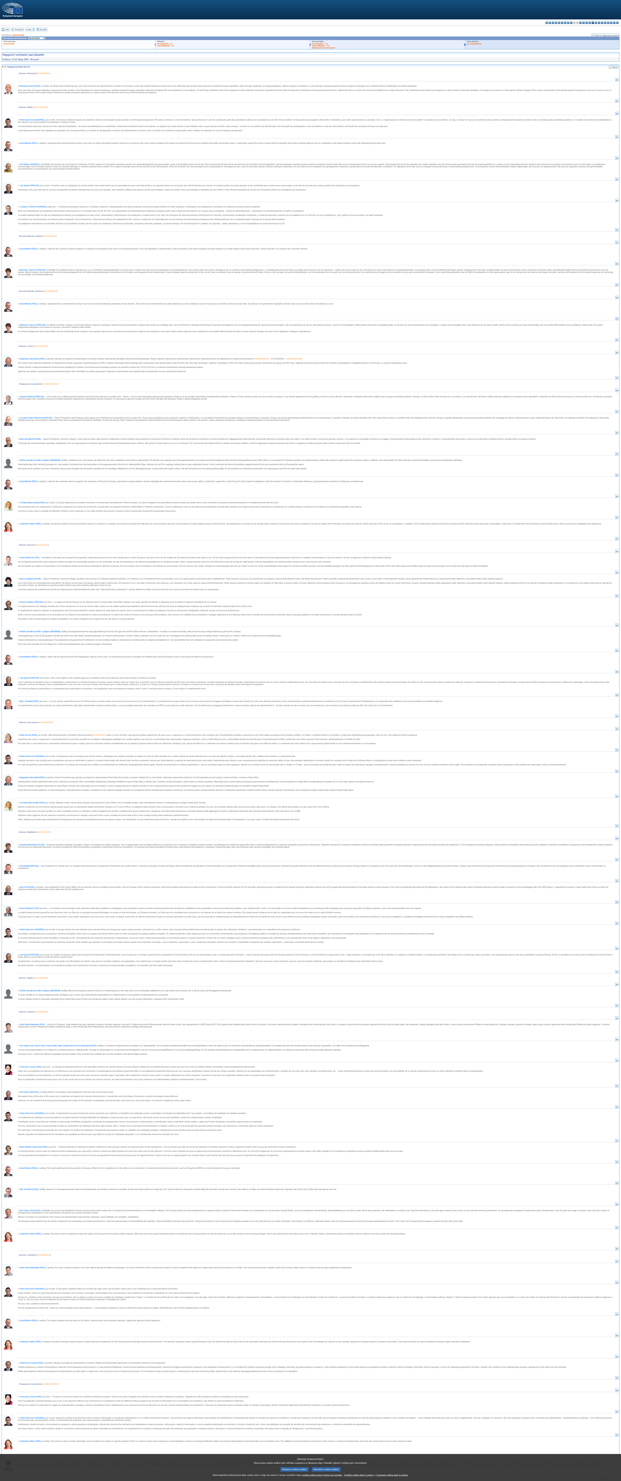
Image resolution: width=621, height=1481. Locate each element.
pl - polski (599, 23)
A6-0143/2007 (43, 73)
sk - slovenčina (608, 23)
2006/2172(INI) (18, 35)
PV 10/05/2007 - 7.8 (319, 44)
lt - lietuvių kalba (586, 23)
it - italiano (580, 23)
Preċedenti (19, 29)
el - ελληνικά (565, 23)
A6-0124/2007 (40, 346)
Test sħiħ (43, 29)
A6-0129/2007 (43, 832)
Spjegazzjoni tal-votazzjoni (323, 48)
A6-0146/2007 (45, 722)
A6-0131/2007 (40, 107)
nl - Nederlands (596, 23)
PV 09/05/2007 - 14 (164, 44)
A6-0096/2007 (43, 1255)
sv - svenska (617, 23)
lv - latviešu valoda (583, 23)
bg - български (546, 23)
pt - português (602, 23)
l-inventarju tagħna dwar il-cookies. (392, 1475)
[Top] (617, 80)
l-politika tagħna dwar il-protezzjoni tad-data (322, 1475)
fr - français (571, 23)
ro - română (605, 23)
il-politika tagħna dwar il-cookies (359, 1475)
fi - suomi (614, 23)
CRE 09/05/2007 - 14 (165, 46)
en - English (568, 23)
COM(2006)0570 (261, 359)
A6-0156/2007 (40, 978)
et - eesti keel (562, 23)
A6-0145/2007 (50, 291)
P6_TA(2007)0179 (474, 44)
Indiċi (7, 29)
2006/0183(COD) (293, 359)
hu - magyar (589, 23)
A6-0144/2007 (49, 236)
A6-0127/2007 (9, 44)
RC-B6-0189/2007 (51, 1384)
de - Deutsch (559, 23)
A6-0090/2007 (41, 1012)
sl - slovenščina (611, 23)
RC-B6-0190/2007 (51, 384)
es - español (550, 23)
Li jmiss (28, 29)
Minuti (615, 67)
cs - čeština (553, 23)
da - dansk (556, 23)
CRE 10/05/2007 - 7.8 (320, 46)
